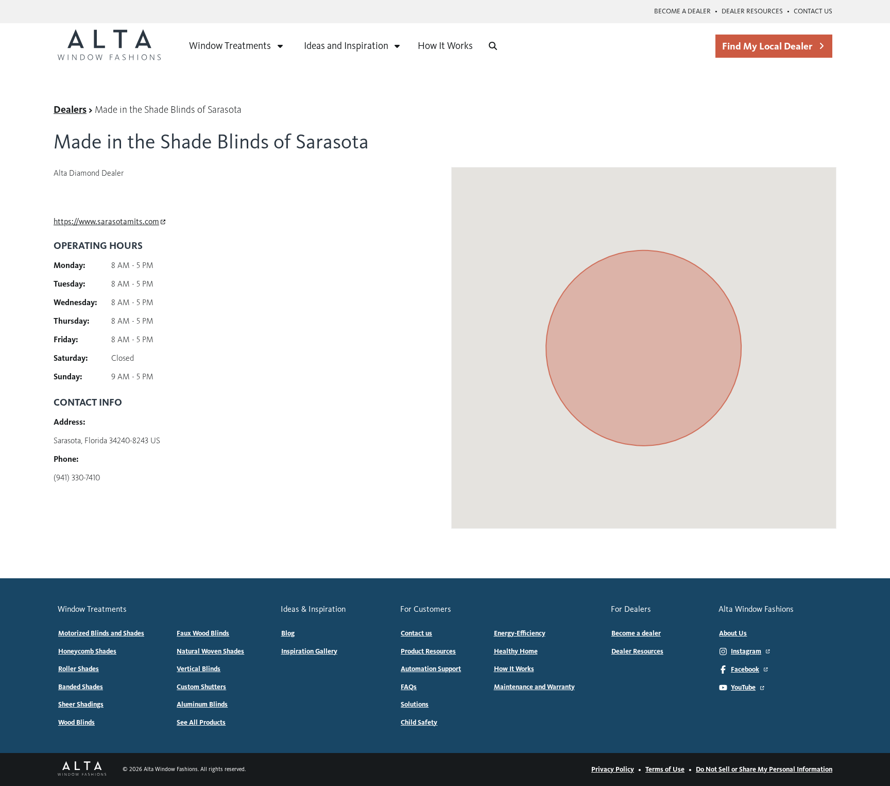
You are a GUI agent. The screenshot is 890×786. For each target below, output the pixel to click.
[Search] (493, 46)
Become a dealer (682, 11)
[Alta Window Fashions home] (109, 45)
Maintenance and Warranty (534, 687)
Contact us (813, 11)
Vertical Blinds (198, 669)
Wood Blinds (76, 722)
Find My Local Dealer (767, 46)
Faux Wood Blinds (203, 633)
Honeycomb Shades (87, 651)
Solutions (415, 704)
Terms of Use (664, 769)
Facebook (745, 669)
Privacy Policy (612, 769)
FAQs (409, 687)
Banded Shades (80, 687)
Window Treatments (230, 46)
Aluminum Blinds (202, 704)
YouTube (743, 687)
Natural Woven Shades (210, 651)
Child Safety (419, 722)
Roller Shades (78, 669)
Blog (288, 633)
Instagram (746, 651)
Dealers (70, 109)
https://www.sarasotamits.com (106, 221)
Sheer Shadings (81, 704)
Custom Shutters (201, 687)
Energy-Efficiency (519, 633)
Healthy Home (516, 651)
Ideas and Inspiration (346, 46)
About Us (733, 633)
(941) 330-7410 (77, 477)
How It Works (445, 46)
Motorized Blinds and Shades (101, 633)
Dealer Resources (752, 11)
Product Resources (428, 651)
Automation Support (431, 669)
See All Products (201, 722)
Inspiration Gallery (309, 651)
